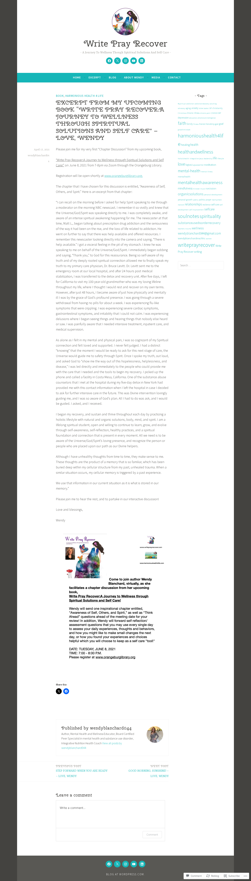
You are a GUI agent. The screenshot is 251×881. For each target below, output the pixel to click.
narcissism (211, 188)
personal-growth (185, 199)
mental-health (189, 170)
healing (185, 145)
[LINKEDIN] (142, 864)
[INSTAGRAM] (125, 864)
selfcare (209, 209)
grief (221, 124)
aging (188, 108)
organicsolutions (190, 194)
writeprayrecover (196, 244)
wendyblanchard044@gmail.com (199, 233)
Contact (174, 77)
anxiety (194, 108)
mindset (196, 189)
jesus (201, 158)
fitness (196, 124)
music (202, 189)
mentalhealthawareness (200, 182)
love (181, 164)
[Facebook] (109, 61)
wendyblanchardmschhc (191, 238)
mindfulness (185, 188)
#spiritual (182, 104)
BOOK (60, 96)
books (206, 108)
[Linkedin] (142, 61)
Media (156, 77)
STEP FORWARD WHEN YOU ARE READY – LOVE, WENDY (81, 771)
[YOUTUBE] (134, 864)
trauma (188, 228)
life (215, 158)
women (209, 238)
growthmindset (184, 129)
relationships (193, 204)
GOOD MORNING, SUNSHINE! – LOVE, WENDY (148, 771)
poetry (195, 200)
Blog (112, 77)
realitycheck (217, 200)
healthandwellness (195, 152)
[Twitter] (117, 61)
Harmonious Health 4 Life (84, 96)
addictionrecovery (202, 104)
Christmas (182, 113)
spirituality (210, 216)
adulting (213, 104)
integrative (194, 158)
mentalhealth (184, 176)
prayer (208, 199)
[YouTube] (133, 61)
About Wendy (134, 77)
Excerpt (95, 77)
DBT (219, 113)
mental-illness (207, 171)
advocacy (181, 108)
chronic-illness (193, 113)
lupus (189, 164)
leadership (208, 158)
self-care (215, 204)
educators (193, 118)
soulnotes (188, 216)
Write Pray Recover (125, 43)
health (194, 145)
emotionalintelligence (207, 118)
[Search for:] (201, 265)
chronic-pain (205, 113)
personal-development (213, 194)
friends (202, 124)
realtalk (181, 205)
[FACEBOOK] (109, 864)
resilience (206, 204)
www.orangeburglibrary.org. (123, 176)
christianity (217, 108)
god (216, 124)
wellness (198, 228)
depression (183, 117)
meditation (210, 164)
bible (201, 108)
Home (77, 77)
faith (182, 123)
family (190, 124)
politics (202, 199)
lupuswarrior (198, 164)
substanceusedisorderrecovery (199, 223)
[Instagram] (125, 61)
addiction (190, 104)
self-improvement (196, 210)
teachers (181, 228)
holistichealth (183, 158)
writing (198, 251)
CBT (210, 108)
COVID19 (214, 113)
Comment (152, 834)
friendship (210, 124)
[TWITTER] (117, 864)
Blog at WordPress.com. (125, 874)
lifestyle (220, 158)
